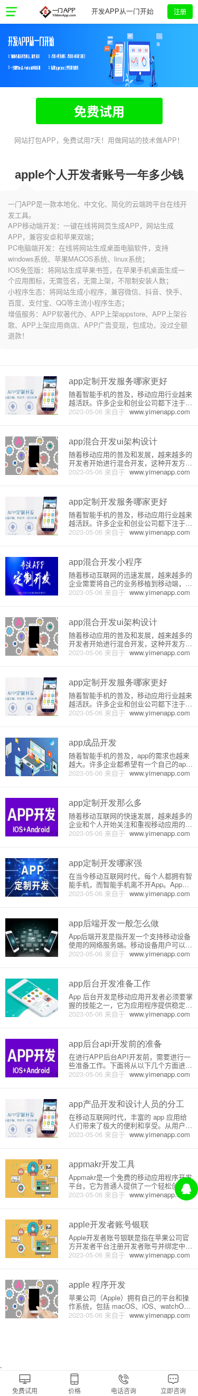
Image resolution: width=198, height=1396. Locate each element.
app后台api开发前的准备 (115, 1043)
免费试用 (99, 111)
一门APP (57, 12)
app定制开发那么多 (105, 802)
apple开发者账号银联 (109, 1224)
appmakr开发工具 (102, 1164)
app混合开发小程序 (105, 561)
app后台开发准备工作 (109, 983)
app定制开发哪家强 (105, 863)
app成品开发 (93, 742)
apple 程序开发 (97, 1284)
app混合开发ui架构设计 (113, 441)
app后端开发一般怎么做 (114, 923)
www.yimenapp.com (157, 411)
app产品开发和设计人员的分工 (126, 1104)
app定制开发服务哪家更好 (118, 381)
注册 (180, 11)
